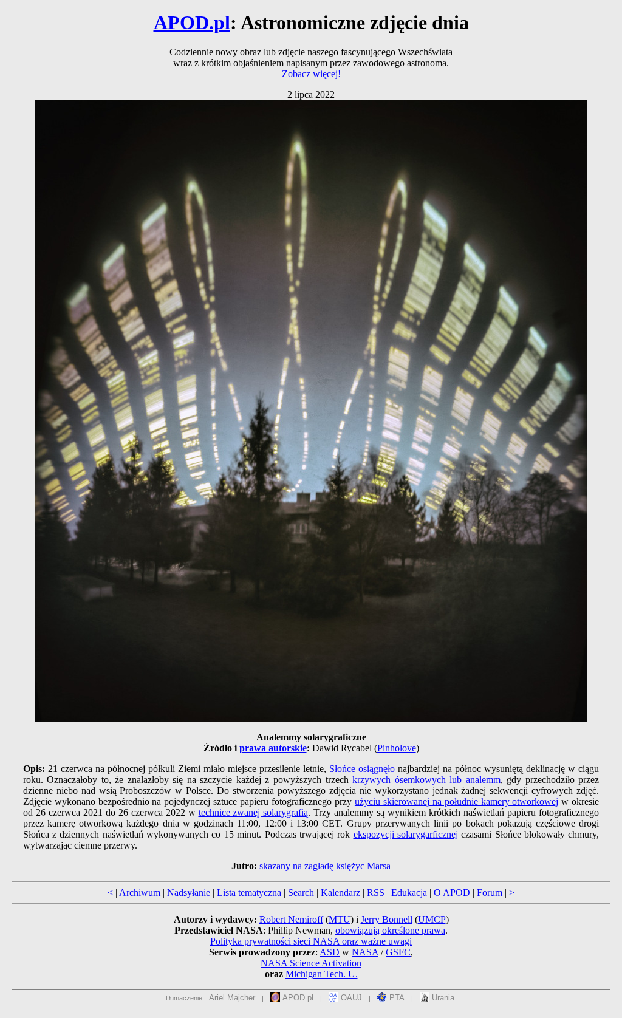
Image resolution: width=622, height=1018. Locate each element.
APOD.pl (192, 22)
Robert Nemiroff (291, 919)
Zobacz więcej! (311, 74)
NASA (365, 952)
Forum (489, 892)
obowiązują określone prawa (390, 930)
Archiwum (139, 892)
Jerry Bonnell (386, 919)
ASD (330, 952)
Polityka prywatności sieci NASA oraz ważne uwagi (311, 941)
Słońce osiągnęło (362, 769)
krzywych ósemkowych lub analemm (426, 779)
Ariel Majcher (232, 997)
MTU (339, 919)
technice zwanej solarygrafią (254, 812)
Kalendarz (340, 892)
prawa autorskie (273, 748)
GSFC (398, 952)
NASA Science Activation (311, 963)
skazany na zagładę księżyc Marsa (325, 866)
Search (301, 892)
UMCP (432, 919)
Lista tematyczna (249, 892)
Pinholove (396, 748)
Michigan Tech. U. (321, 974)
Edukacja (409, 892)
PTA (396, 997)
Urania (441, 997)
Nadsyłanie (188, 892)
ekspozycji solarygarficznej (406, 834)
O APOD (452, 892)
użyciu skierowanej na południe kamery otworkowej (457, 801)
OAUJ (350, 997)
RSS (375, 892)
